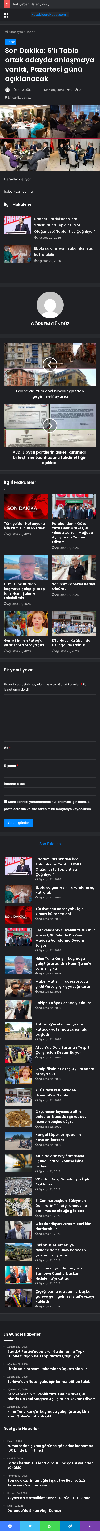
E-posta (11, 766)
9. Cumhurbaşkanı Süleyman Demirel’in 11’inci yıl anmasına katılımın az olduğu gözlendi (61, 1205)
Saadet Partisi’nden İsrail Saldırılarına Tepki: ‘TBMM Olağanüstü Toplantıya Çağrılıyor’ (64, 225)
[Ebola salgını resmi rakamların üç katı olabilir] (17, 254)
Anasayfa (15, 32)
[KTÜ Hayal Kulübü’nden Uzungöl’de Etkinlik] (74, 623)
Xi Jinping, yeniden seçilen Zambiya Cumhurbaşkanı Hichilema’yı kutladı (58, 1273)
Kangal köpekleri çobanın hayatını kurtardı (58, 1137)
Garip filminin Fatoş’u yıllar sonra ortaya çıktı (24, 642)
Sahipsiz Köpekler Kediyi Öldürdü (73, 586)
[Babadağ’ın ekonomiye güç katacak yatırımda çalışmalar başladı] (18, 1031)
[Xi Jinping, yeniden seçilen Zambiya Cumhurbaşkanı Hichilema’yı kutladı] (18, 1275)
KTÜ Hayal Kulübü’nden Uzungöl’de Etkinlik (72, 642)
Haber (30, 32)
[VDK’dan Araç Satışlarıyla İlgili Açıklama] (18, 1186)
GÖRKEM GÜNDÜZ (24, 90)
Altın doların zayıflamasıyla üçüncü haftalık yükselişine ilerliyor (59, 1161)
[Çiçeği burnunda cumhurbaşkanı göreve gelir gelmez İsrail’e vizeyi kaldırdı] (18, 1298)
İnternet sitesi (14, 784)
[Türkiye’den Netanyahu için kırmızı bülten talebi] (26, 506)
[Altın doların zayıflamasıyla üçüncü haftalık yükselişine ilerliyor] (18, 1163)
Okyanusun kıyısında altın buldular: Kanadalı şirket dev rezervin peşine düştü (60, 1116)
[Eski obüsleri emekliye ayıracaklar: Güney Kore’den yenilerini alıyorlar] (18, 1252)
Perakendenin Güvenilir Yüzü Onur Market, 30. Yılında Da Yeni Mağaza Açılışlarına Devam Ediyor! (72, 532)
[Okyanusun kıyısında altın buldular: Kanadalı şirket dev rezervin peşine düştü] (18, 1118)
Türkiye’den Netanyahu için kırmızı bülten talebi (47, 4)
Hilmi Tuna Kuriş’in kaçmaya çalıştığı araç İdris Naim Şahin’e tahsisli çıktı (24, 591)
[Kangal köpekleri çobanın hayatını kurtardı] (18, 1141)
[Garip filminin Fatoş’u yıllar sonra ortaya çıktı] (26, 623)
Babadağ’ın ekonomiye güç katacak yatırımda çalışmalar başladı (62, 1029)
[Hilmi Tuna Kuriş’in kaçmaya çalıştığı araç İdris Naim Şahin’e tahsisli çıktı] (26, 567)
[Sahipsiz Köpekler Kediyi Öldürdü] (74, 567)
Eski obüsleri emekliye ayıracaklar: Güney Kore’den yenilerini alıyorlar (60, 1250)
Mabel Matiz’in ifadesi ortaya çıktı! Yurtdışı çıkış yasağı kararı (63, 984)
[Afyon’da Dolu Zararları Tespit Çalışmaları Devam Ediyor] (18, 1054)
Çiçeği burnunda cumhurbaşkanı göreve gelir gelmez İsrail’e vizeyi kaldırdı (64, 1296)
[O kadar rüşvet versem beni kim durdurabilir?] (18, 1230)
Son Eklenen (50, 843)
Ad (7, 747)
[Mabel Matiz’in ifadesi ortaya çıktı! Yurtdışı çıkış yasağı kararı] (18, 988)
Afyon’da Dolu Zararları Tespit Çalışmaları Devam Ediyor (62, 1050)
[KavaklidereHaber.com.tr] (50, 14)
